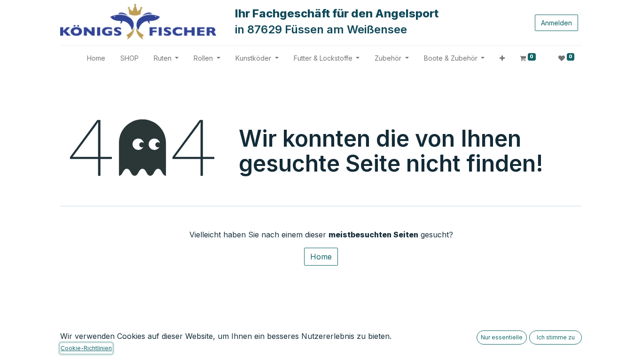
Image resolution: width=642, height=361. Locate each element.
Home (321, 256)
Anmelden (556, 23)
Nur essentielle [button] (502, 337)
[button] (502, 58)
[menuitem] (96, 58)
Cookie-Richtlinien (86, 348)
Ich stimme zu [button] (556, 337)
